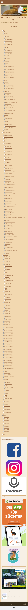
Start (3, 30)
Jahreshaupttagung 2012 (9, 237)
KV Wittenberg (7, 60)
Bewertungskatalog (8, 318)
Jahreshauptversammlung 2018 (10, 184)
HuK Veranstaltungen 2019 (9, 85)
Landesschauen (5, 255)
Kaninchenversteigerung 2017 (10, 193)
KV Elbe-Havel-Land (8, 44)
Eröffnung (6, 310)
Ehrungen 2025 (6, 417)
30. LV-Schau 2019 (7, 264)
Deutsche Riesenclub (8, 94)
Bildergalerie (6, 379)
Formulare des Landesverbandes (10, 126)
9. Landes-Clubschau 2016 (8, 340)
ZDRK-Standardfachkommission (10, 196)
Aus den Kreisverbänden (8, 143)
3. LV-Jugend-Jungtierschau (9, 75)
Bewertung (7, 390)
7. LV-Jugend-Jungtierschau (9, 71)
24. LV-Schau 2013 (7, 313)
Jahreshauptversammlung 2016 (10, 206)
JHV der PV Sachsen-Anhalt (10, 182)
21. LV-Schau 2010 (7, 322)
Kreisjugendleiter (8, 64)
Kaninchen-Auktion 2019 (9, 168)
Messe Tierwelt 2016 (8, 201)
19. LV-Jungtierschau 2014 (8, 360)
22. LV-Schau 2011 (7, 321)
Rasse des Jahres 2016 (8, 209)
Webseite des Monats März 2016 (10, 204)
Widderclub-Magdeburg (9, 96)
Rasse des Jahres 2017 (8, 192)
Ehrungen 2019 (6, 426)
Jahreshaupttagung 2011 (9, 247)
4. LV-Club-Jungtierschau (9, 251)
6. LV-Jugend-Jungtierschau (9, 72)
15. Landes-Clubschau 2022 (8, 330)
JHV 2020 (6, 163)
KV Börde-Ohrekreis (8, 41)
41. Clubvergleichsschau (9, 113)
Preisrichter (6, 82)
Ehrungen (4, 415)
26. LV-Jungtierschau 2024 (8, 349)
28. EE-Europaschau (8, 215)
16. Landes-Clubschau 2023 (8, 329)
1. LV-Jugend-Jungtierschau (9, 78)
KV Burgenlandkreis (8, 42)
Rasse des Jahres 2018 (8, 173)
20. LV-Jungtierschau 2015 (8, 358)
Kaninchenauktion (7, 406)
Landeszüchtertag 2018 (9, 174)
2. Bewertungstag (8, 308)
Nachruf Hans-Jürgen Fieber (8, 137)
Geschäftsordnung (8, 119)
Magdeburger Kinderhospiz (9, 178)
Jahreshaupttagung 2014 (9, 225)
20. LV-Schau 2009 (7, 324)
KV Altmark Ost (8, 146)
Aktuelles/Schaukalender (7, 132)
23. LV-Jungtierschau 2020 (8, 354)
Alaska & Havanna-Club (9, 107)
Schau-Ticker (6, 396)
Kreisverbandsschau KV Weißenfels (11, 250)
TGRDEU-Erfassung (8, 124)
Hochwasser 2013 (8, 228)
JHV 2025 (5, 138)
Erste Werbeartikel (8, 203)
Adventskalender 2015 (8, 211)
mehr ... (19, 596)
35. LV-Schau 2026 (7, 256)
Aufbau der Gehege (8, 384)
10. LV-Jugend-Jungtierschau (9, 66)
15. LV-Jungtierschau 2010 (8, 366)
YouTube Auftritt (8, 181)
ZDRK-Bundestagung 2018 (9, 176)
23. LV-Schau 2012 (7, 314)
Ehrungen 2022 (6, 421)
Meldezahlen (7, 277)
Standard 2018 (7, 179)
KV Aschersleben (8, 149)
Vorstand (5, 31)
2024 (5, 140)
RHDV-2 (6, 189)
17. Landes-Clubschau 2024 (8, 327)
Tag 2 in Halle (7, 382)
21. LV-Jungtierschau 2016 (8, 357)
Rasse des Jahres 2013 (8, 229)
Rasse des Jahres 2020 (8, 165)
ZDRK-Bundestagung (8, 198)
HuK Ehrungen (7, 89)
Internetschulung (8, 244)
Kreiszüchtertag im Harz (9, 207)
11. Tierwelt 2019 (8, 170)
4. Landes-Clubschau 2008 (8, 343)
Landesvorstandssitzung (9, 185)
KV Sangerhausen (8, 56)
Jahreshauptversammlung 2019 (10, 171)
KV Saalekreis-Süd (8, 53)
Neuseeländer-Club (8, 93)
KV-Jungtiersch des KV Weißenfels (11, 236)
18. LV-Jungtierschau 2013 (8, 362)
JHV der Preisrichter (8, 242)
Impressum (6, 129)
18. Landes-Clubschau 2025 (8, 325)
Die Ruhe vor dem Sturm (9, 387)
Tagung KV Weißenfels (9, 240)
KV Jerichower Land (8, 49)
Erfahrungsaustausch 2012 (9, 239)
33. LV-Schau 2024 (7, 259)
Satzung (6, 121)
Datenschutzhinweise (7, 130)
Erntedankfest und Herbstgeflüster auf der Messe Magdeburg (15, 217)
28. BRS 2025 (5, 369)
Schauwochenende (8, 270)
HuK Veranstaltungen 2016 (9, 88)
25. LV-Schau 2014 (7, 311)
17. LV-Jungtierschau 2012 (8, 363)
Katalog (5, 371)
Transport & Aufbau (8, 266)
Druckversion (5, 603)
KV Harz (6, 47)
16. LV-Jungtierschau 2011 (8, 365)
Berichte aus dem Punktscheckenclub (11, 105)
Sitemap (8, 603)
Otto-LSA (5, 399)
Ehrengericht (6, 33)
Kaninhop (6, 63)
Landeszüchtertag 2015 (9, 214)
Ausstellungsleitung (7, 373)
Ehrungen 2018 (6, 428)
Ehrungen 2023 (6, 420)
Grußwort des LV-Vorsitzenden (9, 376)
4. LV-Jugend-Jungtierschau (9, 74)
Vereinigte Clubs (6, 91)
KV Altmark (7, 36)
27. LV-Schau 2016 (7, 291)
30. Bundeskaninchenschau (9, 245)
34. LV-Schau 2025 (7, 258)
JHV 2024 (6, 141)
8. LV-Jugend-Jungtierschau (9, 69)
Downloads (6, 116)
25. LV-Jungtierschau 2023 (8, 351)
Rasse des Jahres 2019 (8, 167)
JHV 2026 (5, 133)
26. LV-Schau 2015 (7, 302)
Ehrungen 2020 (6, 424)
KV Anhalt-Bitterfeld (8, 38)
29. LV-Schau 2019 (7, 273)
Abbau (6, 272)
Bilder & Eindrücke (8, 319)
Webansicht (25, 604)
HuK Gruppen (6, 83)
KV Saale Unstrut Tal (8, 52)
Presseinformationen (7, 412)
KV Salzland (7, 55)
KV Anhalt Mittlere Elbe (9, 39)
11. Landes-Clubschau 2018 (8, 336)
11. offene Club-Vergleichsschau (9, 344)
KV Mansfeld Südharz (8, 50)
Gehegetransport (8, 303)
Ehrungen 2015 (6, 432)
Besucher (5, 407)
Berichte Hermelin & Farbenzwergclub (11, 111)
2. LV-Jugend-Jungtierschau (9, 77)
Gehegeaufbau (7, 305)
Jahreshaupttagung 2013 (9, 226)
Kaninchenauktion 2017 (9, 187)
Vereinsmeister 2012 (8, 316)
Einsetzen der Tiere (8, 267)
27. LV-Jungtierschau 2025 (8, 347)
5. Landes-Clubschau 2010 (8, 341)
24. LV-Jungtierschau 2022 (8, 352)
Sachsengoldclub (8, 108)
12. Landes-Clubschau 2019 (8, 335)
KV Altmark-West (8, 144)
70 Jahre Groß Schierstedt (9, 234)
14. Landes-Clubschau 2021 (8, 332)
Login (26, 603)
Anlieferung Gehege (8, 380)
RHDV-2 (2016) (7, 195)
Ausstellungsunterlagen (9, 275)
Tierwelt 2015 (7, 220)
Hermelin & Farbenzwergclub (10, 110)
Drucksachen (6, 115)
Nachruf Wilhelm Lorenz (8, 135)
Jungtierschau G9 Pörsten (9, 233)
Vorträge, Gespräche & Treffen (9, 410)
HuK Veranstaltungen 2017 (9, 86)
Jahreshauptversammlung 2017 (10, 190)
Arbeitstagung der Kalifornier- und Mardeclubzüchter (14, 248)
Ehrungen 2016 (6, 431)
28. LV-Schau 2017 (7, 278)
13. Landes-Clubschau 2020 (8, 333)
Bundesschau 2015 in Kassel (9, 212)
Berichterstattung (8, 289)
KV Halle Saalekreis (8, 45)
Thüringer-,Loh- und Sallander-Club (11, 102)
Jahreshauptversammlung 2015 (10, 222)
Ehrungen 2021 (6, 423)
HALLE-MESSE (6, 401)
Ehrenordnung (7, 122)
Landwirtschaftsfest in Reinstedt (10, 218)
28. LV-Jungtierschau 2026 (8, 346)
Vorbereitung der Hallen (9, 385)
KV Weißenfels (7, 58)
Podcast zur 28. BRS (7, 374)
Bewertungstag (7, 269)
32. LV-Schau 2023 (7, 261)
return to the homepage (14, 22)
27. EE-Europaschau (8, 231)
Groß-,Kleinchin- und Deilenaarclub (11, 97)
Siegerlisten (6, 404)
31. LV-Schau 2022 (7, 262)
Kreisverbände (6, 34)
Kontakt (4, 434)
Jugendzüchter (6, 61)
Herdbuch (5, 80)
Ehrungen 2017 (6, 429)
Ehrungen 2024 (6, 418)
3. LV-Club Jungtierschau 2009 (9, 368)
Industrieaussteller (7, 409)
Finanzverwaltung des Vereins (10, 127)
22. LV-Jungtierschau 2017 (8, 355)
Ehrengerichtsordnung (8, 118)
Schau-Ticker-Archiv (8, 398)
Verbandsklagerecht (8, 223)
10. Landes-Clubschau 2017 (8, 338)
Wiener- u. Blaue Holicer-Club (10, 99)
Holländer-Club (7, 100)
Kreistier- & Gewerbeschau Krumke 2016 (12, 200)
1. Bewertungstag (8, 307)
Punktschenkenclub (8, 104)
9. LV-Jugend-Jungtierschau (9, 67)
